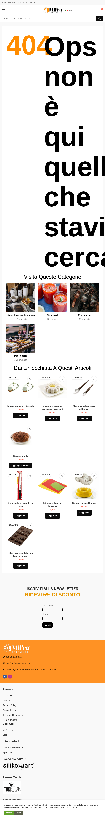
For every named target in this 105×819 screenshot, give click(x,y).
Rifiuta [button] (18, 813)
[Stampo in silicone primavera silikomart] (52, 388)
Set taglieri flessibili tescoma (52, 504)
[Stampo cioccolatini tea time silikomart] (20, 535)
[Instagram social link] (10, 677)
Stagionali (52, 315)
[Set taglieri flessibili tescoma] (52, 485)
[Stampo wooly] (20, 438)
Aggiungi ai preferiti (30, 379)
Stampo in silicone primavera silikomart (52, 407)
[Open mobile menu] (3, 10)
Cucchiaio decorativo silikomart (84, 407)
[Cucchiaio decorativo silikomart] (84, 388)
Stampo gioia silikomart (84, 503)
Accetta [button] (9, 813)
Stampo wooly (20, 456)
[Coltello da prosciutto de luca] (20, 485)
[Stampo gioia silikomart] (84, 485)
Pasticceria (20, 355)
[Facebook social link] (5, 677)
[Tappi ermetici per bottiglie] (20, 388)
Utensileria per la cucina (21, 315)
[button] (20, 465)
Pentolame (84, 315)
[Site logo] (52, 10)
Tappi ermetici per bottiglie (20, 406)
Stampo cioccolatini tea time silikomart (21, 554)
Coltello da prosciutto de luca (20, 504)
